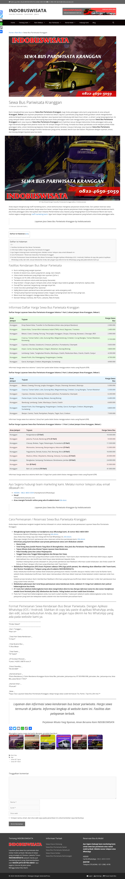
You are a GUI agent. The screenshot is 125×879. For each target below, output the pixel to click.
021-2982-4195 (52, 2)
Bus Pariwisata (54, 23)
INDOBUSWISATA (27, 10)
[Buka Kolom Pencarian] (113, 22)
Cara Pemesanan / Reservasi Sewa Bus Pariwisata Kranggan (32, 255)
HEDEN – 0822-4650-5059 (24, 493)
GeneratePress (45, 876)
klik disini (54, 534)
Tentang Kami (23, 23)
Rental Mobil (69, 23)
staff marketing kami (40, 214)
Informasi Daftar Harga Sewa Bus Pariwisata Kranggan (30, 250)
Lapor (90, 876)
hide (27, 234)
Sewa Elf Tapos (16, 759)
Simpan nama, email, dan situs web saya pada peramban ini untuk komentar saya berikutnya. (47, 818)
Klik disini (63, 500)
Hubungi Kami (84, 23)
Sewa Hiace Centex (53, 853)
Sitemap (98, 876)
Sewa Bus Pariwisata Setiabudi (58, 850)
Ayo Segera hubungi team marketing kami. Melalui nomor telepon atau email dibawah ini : (43, 252)
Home (13, 23)
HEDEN (85, 856)
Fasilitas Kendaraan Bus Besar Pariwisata (25, 247)
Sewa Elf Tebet (16, 762)
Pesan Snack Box (110, 876)
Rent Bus (18, 32)
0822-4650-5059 (41, 2)
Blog (94, 23)
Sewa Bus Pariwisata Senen (56, 847)
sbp (12, 757)
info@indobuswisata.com (65, 2)
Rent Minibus (38, 23)
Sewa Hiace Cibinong (54, 844)
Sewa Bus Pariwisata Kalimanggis (59, 856)
